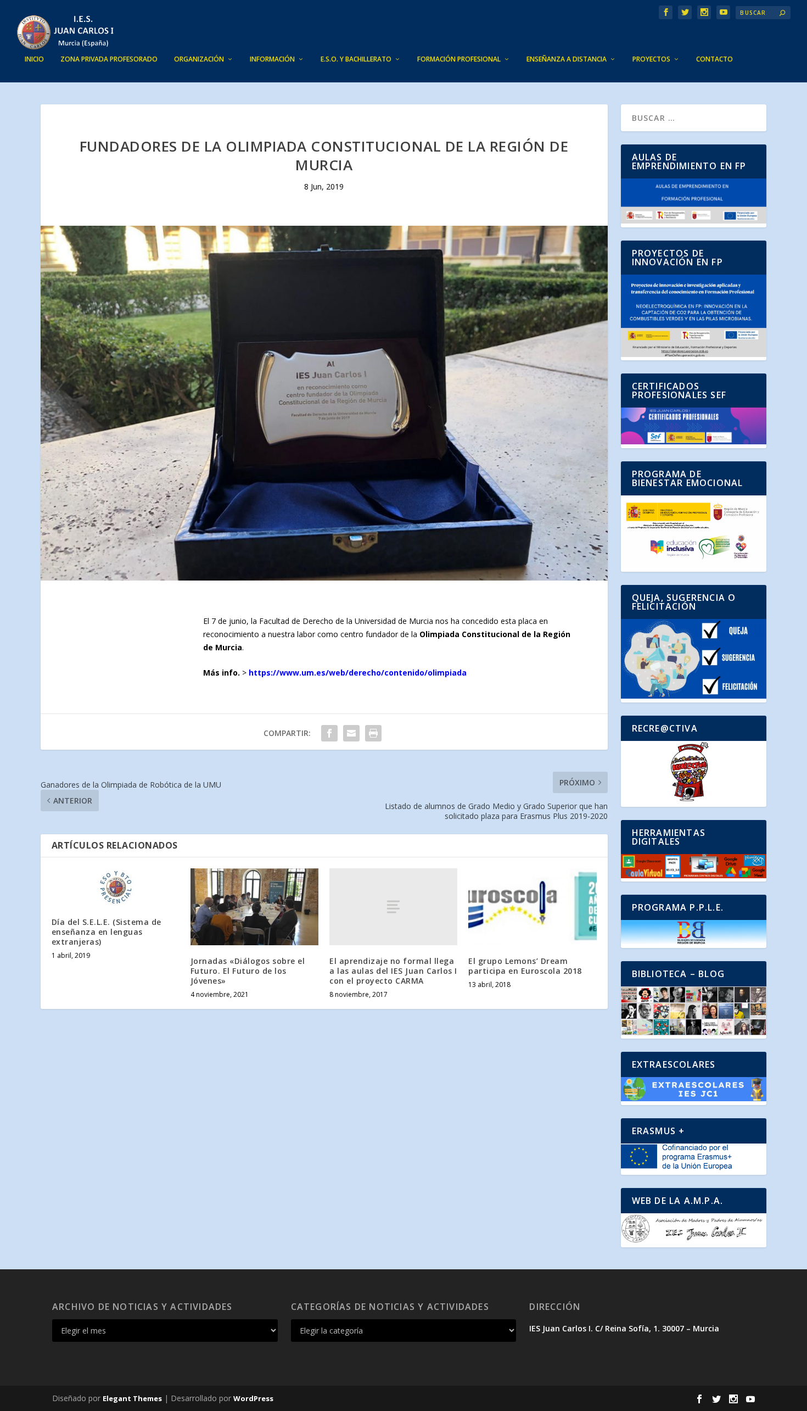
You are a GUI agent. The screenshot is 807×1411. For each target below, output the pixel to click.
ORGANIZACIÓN (199, 59)
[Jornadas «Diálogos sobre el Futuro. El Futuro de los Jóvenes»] (254, 906)
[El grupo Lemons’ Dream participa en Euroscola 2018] (532, 906)
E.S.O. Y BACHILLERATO (356, 59)
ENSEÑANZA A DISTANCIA (566, 59)
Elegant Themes (132, 1398)
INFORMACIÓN (272, 59)
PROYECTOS (651, 59)
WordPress (253, 1398)
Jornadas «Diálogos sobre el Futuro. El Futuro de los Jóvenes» (247, 971)
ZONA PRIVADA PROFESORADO (109, 59)
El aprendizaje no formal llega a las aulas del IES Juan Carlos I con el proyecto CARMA (393, 971)
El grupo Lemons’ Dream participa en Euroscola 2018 (525, 966)
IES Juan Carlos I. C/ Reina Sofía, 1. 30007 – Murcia (624, 1328)
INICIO (34, 59)
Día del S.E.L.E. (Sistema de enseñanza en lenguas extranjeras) (106, 932)
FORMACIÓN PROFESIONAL (459, 59)
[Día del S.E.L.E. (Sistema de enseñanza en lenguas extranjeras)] (116, 887)
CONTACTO (714, 59)
